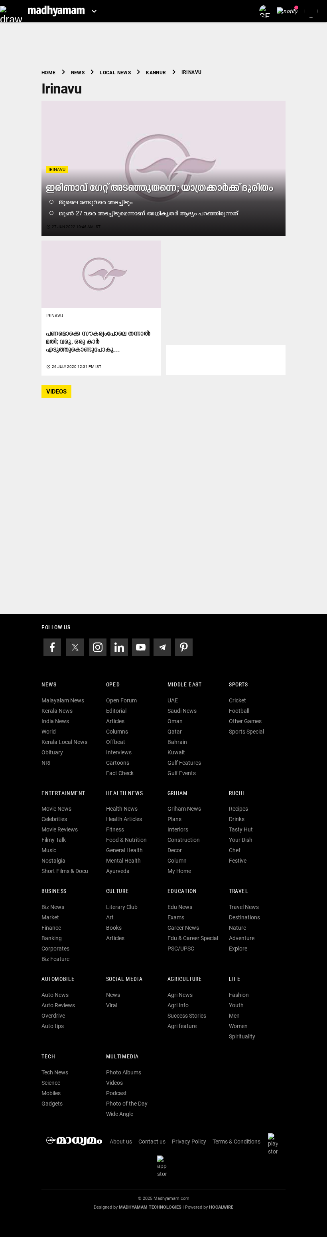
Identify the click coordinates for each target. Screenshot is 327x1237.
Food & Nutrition (126, 840)
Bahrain (177, 742)
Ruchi (236, 794)
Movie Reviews (59, 829)
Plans (174, 819)
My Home (179, 871)
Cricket (237, 700)
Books (114, 928)
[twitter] (75, 646)
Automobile (58, 979)
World (48, 731)
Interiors (177, 829)
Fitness (115, 829)
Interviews (119, 752)
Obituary (52, 752)
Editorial (116, 711)
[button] (11, 11)
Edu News (179, 907)
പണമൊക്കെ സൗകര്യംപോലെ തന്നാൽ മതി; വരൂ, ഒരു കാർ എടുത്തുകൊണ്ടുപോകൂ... (98, 342)
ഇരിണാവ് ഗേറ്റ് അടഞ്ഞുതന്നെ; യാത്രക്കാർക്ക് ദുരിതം (160, 188)
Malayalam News (62, 700)
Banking (51, 938)
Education (182, 892)
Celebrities (54, 819)
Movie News (56, 808)
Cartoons (117, 763)
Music (48, 850)
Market (50, 917)
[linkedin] (119, 646)
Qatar (174, 731)
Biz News (52, 907)
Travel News (244, 907)
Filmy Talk (53, 840)
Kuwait (176, 752)
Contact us (151, 1141)
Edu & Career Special (192, 938)
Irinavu (57, 169)
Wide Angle (119, 1114)
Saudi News (182, 711)
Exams (175, 917)
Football (239, 711)
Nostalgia (53, 860)
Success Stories (186, 1015)
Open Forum (121, 700)
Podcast (116, 1093)
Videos (114, 1083)
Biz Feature (55, 959)
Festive (237, 860)
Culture (117, 892)
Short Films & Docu (64, 871)
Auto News (55, 995)
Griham (177, 794)
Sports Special (246, 731)
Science (50, 1083)
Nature (237, 928)
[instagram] (97, 646)
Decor (174, 850)
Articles (115, 721)
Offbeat (115, 742)
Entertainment (63, 794)
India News (55, 721)
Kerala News (57, 711)
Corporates (55, 948)
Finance (51, 928)
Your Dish (240, 840)
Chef (234, 850)
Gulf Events (181, 773)
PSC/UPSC (180, 948)
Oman (175, 721)
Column (177, 860)
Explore (238, 948)
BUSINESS (54, 892)
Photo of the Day (127, 1103)
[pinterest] (184, 646)
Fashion (239, 995)
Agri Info (178, 1005)
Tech (48, 1057)
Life (234, 979)
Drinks (236, 819)
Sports (238, 685)
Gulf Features (184, 763)
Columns (117, 731)
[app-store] (163, 1166)
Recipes (238, 808)
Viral (111, 1005)
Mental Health (123, 860)
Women (238, 1026)
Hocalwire (221, 1207)
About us (121, 1141)
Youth (236, 1005)
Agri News (180, 995)
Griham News (184, 808)
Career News (183, 928)
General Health (124, 850)
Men (234, 1015)
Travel (238, 892)
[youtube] (141, 646)
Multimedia (122, 1057)
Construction (183, 840)
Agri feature (182, 1026)
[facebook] (52, 646)
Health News (124, 794)
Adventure (241, 938)
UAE (172, 700)
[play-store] (274, 1143)
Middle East (184, 685)
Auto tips (52, 1026)
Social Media (124, 979)
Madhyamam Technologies (150, 1207)
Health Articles (124, 819)
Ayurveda (118, 871)
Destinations (244, 917)
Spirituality (242, 1036)
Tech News (54, 1072)
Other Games (245, 721)
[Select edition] (94, 11)
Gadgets (52, 1103)
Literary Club (122, 907)
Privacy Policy (189, 1141)
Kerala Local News (64, 742)
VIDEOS (56, 391)
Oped (113, 685)
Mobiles (51, 1093)
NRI (46, 763)
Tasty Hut (241, 829)
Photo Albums (123, 1072)
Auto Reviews (58, 1005)
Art (110, 917)
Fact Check (120, 773)
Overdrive (53, 1015)
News (48, 685)
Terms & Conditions (236, 1141)
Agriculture (184, 979)
